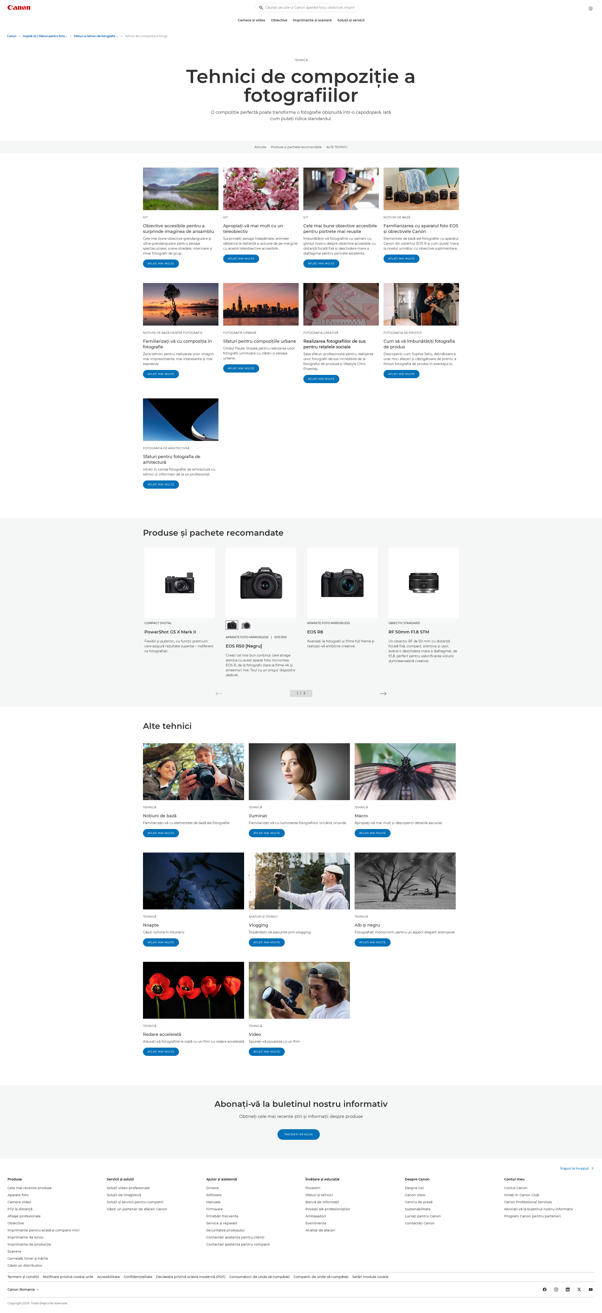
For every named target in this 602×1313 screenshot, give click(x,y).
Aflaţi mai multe (161, 263)
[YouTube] (591, 1289)
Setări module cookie (370, 1277)
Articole (260, 147)
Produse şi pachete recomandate (296, 147)
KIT (145, 217)
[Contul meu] (590, 8)
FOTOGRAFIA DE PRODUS (403, 332)
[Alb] (246, 625)
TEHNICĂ (301, 60)
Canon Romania (22, 1289)
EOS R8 (315, 632)
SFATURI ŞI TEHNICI (263, 916)
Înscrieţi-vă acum (299, 1134)
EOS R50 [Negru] (244, 646)
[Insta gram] (556, 1289)
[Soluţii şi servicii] (366, 20)
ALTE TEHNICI (337, 147)
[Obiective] (289, 20)
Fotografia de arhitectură (166, 448)
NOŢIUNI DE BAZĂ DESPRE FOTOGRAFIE (172, 332)
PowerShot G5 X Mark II (170, 632)
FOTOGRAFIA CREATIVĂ (320, 332)
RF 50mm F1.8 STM (408, 632)
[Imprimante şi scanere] (334, 20)
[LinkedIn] (568, 1289)
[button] (219, 693)
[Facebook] (545, 1289)
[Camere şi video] (267, 20)
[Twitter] (579, 1289)
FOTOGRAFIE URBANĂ (239, 332)
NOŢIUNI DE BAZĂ (397, 217)
